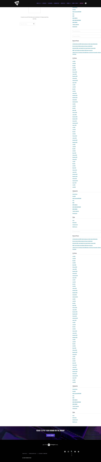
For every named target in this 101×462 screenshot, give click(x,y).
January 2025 (75, 93)
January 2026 (75, 74)
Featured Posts (75, 7)
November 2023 (75, 118)
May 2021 (74, 163)
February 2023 (75, 135)
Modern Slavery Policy (32, 453)
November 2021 (75, 157)
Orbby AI (68, 3)
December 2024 (75, 95)
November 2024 (75, 97)
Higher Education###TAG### (77, 11)
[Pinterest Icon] (75, 451)
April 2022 (74, 150)
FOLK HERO (74, 9)
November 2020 (75, 176)
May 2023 (74, 131)
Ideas (73, 13)
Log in (73, 220)
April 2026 (74, 67)
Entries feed (74, 222)
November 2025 (75, 76)
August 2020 (74, 182)
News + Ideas (75, 3)
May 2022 (74, 148)
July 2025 (74, 84)
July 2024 (74, 103)
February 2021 (75, 170)
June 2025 (74, 86)
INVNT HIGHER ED (75, 18)
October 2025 (75, 78)
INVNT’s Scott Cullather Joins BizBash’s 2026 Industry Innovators (83, 50)
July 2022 (74, 144)
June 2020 (74, 187)
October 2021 (75, 159)
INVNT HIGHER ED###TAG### (77, 20)
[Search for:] (27, 24)
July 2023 (74, 127)
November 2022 (75, 142)
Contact (81, 3)
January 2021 (74, 172)
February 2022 (75, 155)
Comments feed (75, 224)
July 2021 (74, 161)
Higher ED (63, 3)
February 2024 (75, 112)
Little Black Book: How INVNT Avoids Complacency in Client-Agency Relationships (85, 43)
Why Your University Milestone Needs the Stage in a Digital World (82, 46)
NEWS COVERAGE (75, 22)
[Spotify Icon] (78, 451)
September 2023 (75, 123)
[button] (85, 3)
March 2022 (74, 153)
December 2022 (75, 140)
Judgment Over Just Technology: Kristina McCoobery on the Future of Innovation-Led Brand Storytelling (87, 53)
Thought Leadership (76, 24)
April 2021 (74, 165)
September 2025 (75, 80)
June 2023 (74, 129)
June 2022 (74, 146)
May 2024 (74, 108)
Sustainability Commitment (43, 453)
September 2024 (75, 101)
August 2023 (74, 125)
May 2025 (74, 89)
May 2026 (74, 65)
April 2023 (74, 133)
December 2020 (75, 174)
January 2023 (75, 138)
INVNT (73, 16)
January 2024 (75, 114)
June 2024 (74, 106)
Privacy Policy (24, 453)
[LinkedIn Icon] (65, 451)
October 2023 (75, 121)
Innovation (56, 3)
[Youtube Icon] (71, 453)
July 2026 (74, 61)
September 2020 (75, 180)
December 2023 (75, 116)
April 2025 (74, 91)
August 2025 (74, 82)
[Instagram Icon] (68, 451)
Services (44, 3)
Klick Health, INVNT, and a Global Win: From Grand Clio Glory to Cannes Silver (84, 48)
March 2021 (74, 167)
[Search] (34, 23)
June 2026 (74, 63)
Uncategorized (75, 26)
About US (39, 3)
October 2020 (75, 178)
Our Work (50, 3)
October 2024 (75, 99)
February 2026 (75, 72)
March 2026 (74, 69)
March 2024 (74, 110)
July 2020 (74, 184)
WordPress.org (75, 226)
